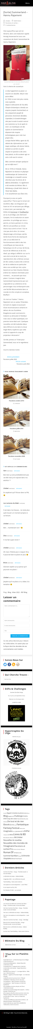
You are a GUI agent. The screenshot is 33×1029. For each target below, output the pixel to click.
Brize (5, 563)
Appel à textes (12, 813)
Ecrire (12, 824)
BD (25, 813)
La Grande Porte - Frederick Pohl (11, 966)
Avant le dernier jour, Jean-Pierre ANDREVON (14, 1003)
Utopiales (7, 858)
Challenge (18, 816)
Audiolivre (21, 813)
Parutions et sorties (12, 23)
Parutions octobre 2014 (16, 401)
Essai (15, 825)
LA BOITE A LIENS (16, 702)
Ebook (6, 824)
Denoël (19, 819)
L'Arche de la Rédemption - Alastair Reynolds (14, 963)
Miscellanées (6, 837)
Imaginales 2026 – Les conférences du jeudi (14, 879)
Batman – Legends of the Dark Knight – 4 (13, 974)
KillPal (26, 831)
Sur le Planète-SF (17, 955)
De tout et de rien (15, 821)
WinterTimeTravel (16, 858)
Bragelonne (11, 816)
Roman (7, 852)
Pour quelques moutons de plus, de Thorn (14, 986)
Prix (11, 849)
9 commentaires (10, 25)
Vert (4, 471)
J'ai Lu (14, 831)
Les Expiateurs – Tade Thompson (11, 983)
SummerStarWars (10, 855)
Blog (5, 815)
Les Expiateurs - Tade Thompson (11, 981)
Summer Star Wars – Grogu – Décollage (18, 919)
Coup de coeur (12, 819)
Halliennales (22, 828)
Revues (23, 849)
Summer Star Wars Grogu (16, 692)
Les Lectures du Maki (11, 503)
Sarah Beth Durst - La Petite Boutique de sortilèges (16, 960)
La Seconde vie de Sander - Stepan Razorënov (14, 968)
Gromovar (14, 212)
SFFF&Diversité (17, 852)
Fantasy (7, 827)
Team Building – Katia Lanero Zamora (12, 882)
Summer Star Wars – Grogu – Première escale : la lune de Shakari (15, 904)
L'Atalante (5, 834)
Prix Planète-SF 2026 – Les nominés (12, 890)
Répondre (17, 470)
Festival (15, 827)
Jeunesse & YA (20, 831)
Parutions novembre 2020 (16, 456)
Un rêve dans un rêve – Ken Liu (11, 996)
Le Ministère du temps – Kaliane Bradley (13, 876)
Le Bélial (10, 835)
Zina (4, 536)
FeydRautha (24, 212)
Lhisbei (8, 21)
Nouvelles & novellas (12, 840)
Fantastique (23, 824)
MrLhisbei (18, 837)
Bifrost (27, 813)
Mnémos (12, 837)
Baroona (5, 922)
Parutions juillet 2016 (16, 428)
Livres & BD (19, 834)
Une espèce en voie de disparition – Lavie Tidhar (15, 884)
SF (12, 852)
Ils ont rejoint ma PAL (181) (10, 887)
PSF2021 (19, 849)
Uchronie (25, 855)
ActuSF (5, 813)
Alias (4, 919)
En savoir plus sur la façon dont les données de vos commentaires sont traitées (15, 646)
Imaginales (7, 831)
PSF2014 (15, 849)
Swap (20, 856)
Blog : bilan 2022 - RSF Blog (17, 592)
